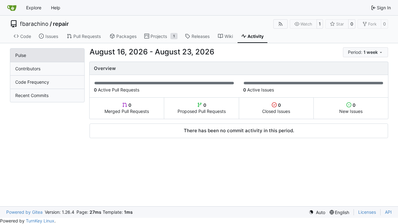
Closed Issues (276, 108)
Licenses (367, 212)
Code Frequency (32, 82)
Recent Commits (32, 95)
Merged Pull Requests (126, 108)
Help (55, 7)
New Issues (351, 108)
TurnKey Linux (40, 220)
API (388, 212)
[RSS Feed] (280, 24)
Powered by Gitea (24, 212)
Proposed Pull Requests (202, 108)
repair (61, 24)
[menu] (365, 52)
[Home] (12, 7)
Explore (33, 7)
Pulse (20, 55)
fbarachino (34, 24)
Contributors (27, 68)
